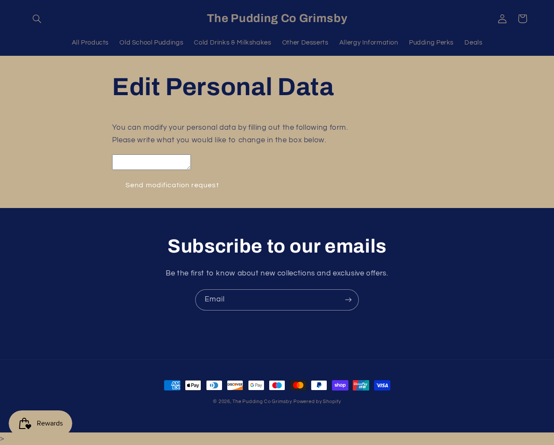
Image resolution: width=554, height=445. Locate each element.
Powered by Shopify (317, 401)
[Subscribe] (348, 300)
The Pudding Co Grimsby (262, 401)
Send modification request (172, 185)
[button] (37, 19)
